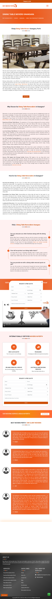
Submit (26, 308)
